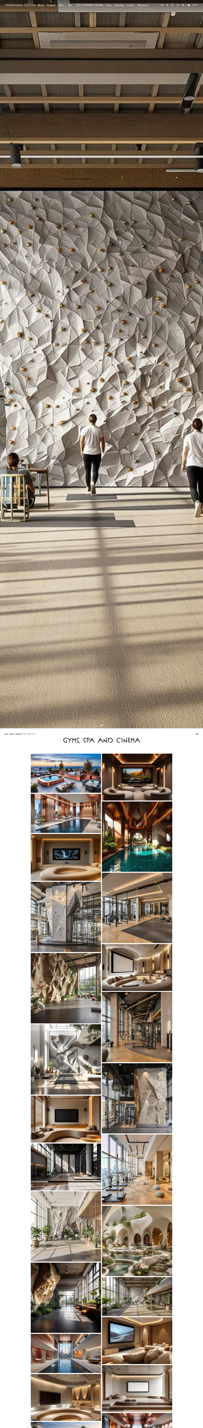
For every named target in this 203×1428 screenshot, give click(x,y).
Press (109, 5)
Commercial (18, 734)
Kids (61, 5)
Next (197, 734)
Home (6, 734)
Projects (51, 5)
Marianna (142, 5)
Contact (130, 5)
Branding (119, 5)
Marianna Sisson (20, 5)
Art (70, 5)
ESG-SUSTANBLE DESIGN (89, 5)
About (41, 5)
